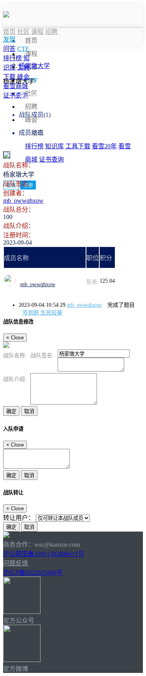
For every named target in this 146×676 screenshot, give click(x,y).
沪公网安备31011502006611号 (43, 554)
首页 (31, 40)
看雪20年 (104, 146)
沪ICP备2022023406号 (33, 572)
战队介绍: (14, 379)
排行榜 (34, 146)
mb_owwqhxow (23, 200)
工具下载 (77, 146)
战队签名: (42, 355)
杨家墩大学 (34, 66)
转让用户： (18, 517)
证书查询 (51, 159)
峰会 (31, 119)
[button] (9, 39)
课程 (31, 53)
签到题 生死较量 (42, 313)
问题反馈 (15, 563)
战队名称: (14, 355)
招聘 (31, 106)
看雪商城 (15, 86)
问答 (9, 48)
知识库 (54, 146)
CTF (23, 48)
